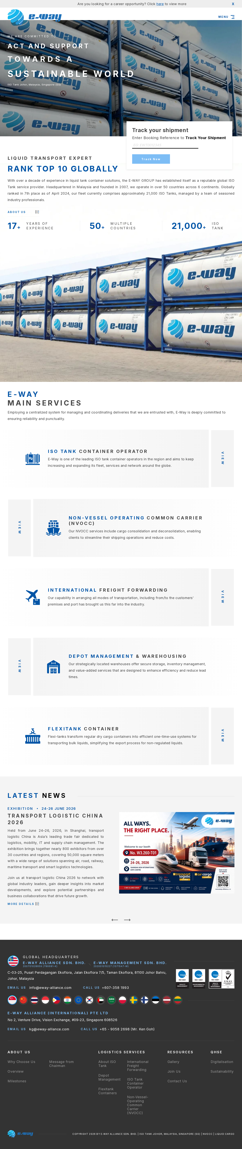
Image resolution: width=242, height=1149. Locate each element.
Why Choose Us (21, 1062)
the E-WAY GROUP (138, 180)
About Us (17, 212)
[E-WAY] (35, 17)
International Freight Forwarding (138, 1066)
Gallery (173, 1062)
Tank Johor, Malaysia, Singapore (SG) (34, 71)
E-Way (181, 412)
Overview (16, 1071)
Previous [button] (115, 922)
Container (83, 729)
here (123, 4)
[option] (121, 858)
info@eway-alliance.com (50, 988)
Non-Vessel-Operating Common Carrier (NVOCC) (137, 1105)
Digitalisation (222, 1062)
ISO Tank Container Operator (135, 1083)
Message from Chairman (61, 1064)
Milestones (17, 1081)
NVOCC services (89, 531)
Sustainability (222, 1071)
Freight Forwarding (108, 590)
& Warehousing (128, 656)
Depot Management (109, 1077)
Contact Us (177, 1081)
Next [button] (127, 922)
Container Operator (98, 451)
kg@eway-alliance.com (49, 1029)
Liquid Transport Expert (50, 158)
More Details (21, 903)
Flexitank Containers (107, 1091)
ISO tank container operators (119, 459)
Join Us (174, 1071)
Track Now (151, 159)
